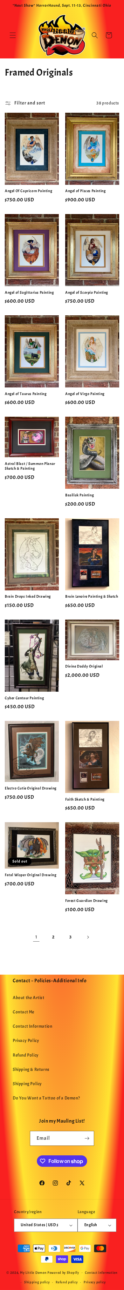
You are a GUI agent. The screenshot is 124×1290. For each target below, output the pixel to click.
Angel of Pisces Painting (85, 191)
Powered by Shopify (63, 1272)
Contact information (101, 1272)
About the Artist (29, 997)
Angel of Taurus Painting (25, 394)
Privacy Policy (26, 1040)
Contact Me (23, 1012)
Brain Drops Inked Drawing (28, 596)
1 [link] (36, 937)
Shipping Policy (27, 1083)
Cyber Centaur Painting (24, 698)
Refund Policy (26, 1055)
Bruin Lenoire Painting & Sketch (91, 596)
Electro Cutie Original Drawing (31, 788)
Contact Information (32, 1026)
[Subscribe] (87, 1138)
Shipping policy (37, 1282)
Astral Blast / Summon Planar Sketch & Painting (30, 466)
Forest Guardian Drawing (86, 900)
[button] (13, 35)
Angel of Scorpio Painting (86, 292)
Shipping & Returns (31, 1069)
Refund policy (67, 1282)
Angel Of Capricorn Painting (28, 191)
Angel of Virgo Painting (85, 394)
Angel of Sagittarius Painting (29, 292)
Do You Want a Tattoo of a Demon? (46, 1098)
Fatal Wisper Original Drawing (30, 875)
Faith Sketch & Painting (85, 799)
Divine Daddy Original (84, 666)
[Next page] (88, 937)
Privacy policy (95, 1282)
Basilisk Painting (79, 495)
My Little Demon (33, 1272)
